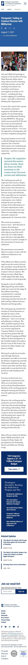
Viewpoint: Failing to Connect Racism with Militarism (13, 516)
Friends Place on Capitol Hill (9, 635)
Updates (9, 9)
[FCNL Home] (10, 607)
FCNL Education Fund (14, 633)
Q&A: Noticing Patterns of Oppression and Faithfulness (15, 523)
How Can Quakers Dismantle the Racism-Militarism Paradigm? (14, 502)
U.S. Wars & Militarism (10, 35)
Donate (3, 611)
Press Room (5, 618)
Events (3, 613)
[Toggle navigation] (25, 3)
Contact (3, 622)
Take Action (13, 469)
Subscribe (4, 615)
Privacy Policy (5, 620)
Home (2, 9)
